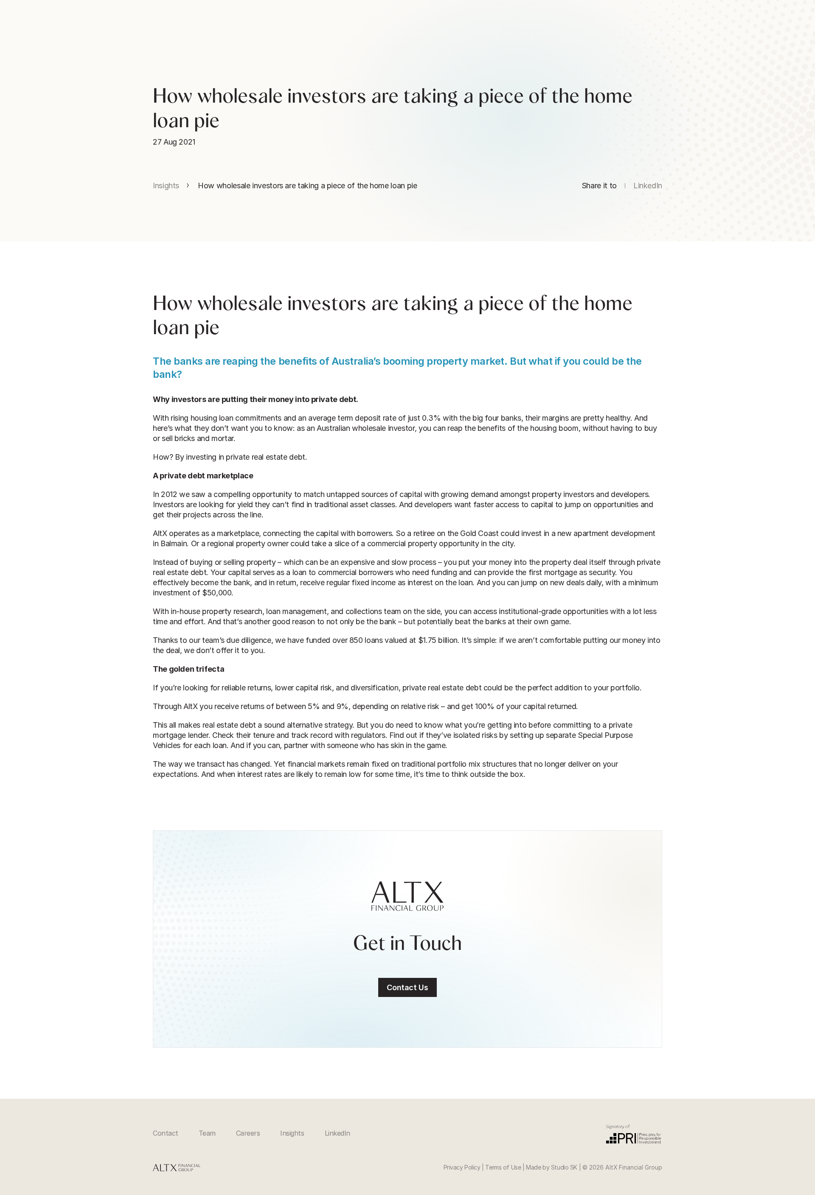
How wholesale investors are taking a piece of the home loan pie (307, 185)
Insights (166, 185)
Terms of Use (503, 1167)
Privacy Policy (462, 1167)
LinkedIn (337, 1133)
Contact (165, 1133)
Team (207, 1133)
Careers (248, 1133)
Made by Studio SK (551, 1167)
